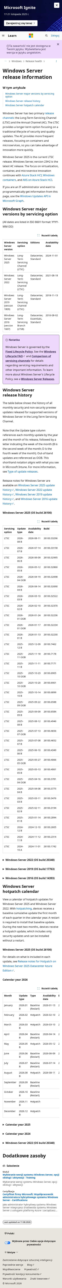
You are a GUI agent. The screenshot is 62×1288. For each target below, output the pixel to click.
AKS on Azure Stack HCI (37, 180)
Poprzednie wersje (13, 1264)
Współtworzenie (11, 1269)
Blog (29, 1264)
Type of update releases (23, 471)
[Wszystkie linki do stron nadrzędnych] (5, 61)
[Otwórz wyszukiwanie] (46, 36)
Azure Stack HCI (32, 175)
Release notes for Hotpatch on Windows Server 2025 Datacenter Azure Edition (29, 966)
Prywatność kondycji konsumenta (21, 1274)
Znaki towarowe (39, 1278)
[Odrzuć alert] (56, 5)
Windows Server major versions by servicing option (29, 95)
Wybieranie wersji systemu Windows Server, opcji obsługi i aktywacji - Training (31, 1176)
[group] (31, 285)
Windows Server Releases (37, 379)
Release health (34, 61)
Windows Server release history (22, 101)
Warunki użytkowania (14, 1278)
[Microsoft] (31, 35)
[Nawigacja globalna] (3, 36)
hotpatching (24, 908)
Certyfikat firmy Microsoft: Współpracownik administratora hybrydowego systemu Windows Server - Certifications (30, 1197)
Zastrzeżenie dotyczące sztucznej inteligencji (27, 1260)
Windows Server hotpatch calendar (24, 105)
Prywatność (30, 1269)
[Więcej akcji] (56, 61)
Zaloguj (55, 35)
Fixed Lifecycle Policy (19, 351)
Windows (17, 61)
